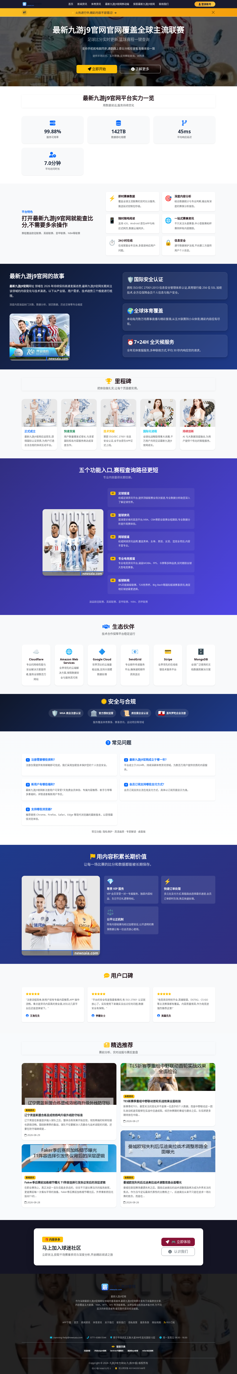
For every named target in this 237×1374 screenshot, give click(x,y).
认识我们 (180, 1251)
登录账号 (206, 4)
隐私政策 (132, 1322)
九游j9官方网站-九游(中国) (123, 1363)
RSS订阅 (170, 1322)
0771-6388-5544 (98, 1337)
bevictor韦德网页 (116, 1351)
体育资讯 (96, 4)
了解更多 (142, 69)
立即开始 (99, 69)
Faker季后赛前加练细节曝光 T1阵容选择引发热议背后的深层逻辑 (64, 1182)
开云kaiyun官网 (100, 1351)
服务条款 (144, 1322)
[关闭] (213, 12)
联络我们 (164, 4)
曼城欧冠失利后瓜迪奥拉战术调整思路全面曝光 (152, 1182)
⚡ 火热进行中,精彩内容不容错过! (66, 13)
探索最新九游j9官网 (144, 4)
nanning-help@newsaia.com (68, 1337)
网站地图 (156, 1322)
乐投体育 (87, 1351)
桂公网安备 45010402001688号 (132, 1368)
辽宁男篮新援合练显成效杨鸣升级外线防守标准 (53, 1115)
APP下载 (66, 1322)
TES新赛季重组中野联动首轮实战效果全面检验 (152, 1101)
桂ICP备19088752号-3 (101, 1368)
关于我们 (109, 1322)
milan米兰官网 (147, 1351)
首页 (70, 4)
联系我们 (121, 1322)
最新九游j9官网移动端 (117, 4)
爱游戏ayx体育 (133, 1351)
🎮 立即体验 (181, 1241)
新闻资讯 (82, 4)
